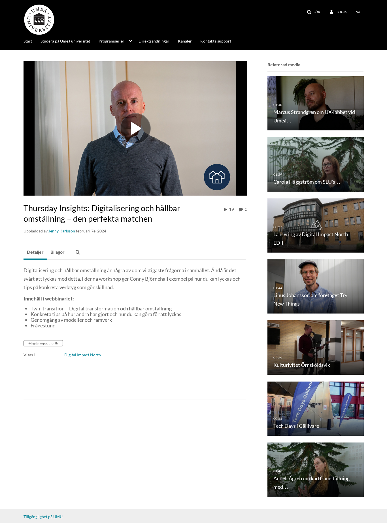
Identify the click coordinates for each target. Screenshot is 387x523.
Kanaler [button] (185, 41)
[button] (313, 12)
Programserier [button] (111, 41)
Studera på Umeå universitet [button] (65, 41)
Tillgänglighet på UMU (43, 516)
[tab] (35, 252)
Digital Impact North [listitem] (82, 354)
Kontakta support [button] (215, 41)
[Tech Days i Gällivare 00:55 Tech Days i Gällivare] (315, 408)
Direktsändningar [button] (154, 41)
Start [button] (28, 41)
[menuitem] (32, 40)
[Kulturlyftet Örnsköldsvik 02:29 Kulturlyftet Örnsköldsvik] (315, 347)
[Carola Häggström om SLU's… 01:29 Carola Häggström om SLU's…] (315, 164)
